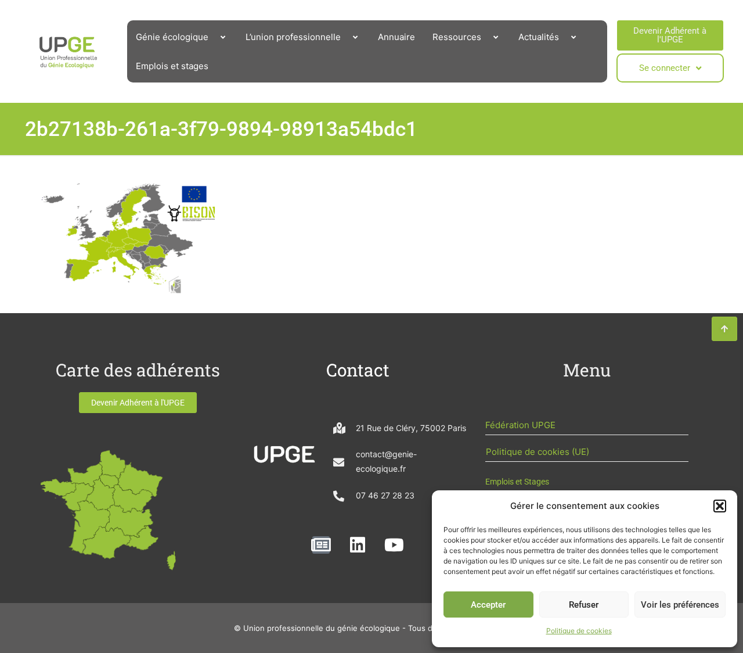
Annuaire (396, 36)
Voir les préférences (680, 605)
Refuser (583, 605)
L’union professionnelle (293, 36)
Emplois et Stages (517, 481)
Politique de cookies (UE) (537, 451)
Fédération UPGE (520, 424)
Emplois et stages (172, 65)
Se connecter (664, 68)
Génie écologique (172, 36)
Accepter (488, 605)
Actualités (538, 36)
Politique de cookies (579, 630)
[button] (720, 506)
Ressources (456, 36)
